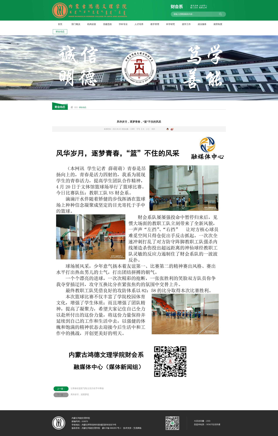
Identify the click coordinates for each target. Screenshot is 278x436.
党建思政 (107, 24)
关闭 (153, 129)
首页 (60, 24)
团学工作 (186, 24)
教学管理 (154, 24)
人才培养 (139, 24)
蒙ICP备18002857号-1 (111, 428)
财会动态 (60, 31)
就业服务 (202, 24)
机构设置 (91, 24)
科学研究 (170, 24)
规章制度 (218, 24)
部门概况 (76, 24)
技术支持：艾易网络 (132, 428)
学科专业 (123, 24)
